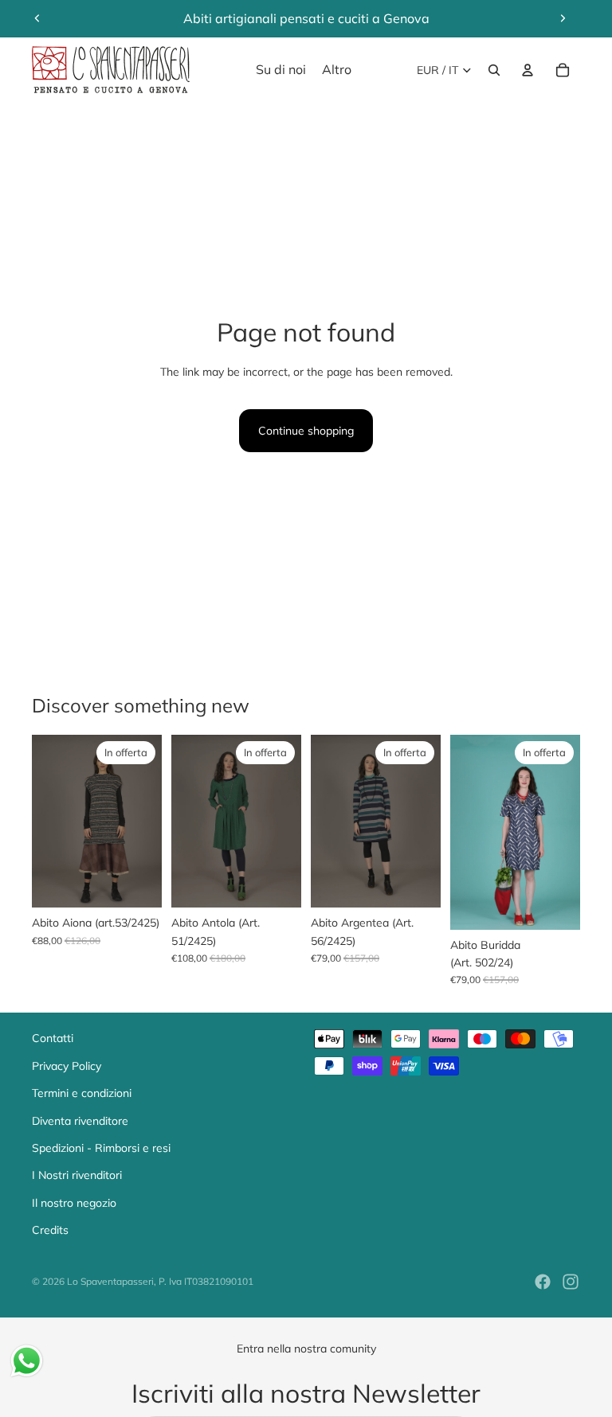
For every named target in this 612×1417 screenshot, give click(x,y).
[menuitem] (336, 70)
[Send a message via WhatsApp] (26, 1361)
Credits (50, 1230)
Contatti (52, 1038)
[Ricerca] (494, 70)
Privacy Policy (66, 1066)
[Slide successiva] (562, 18)
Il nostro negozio (74, 1203)
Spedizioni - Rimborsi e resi (101, 1148)
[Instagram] (570, 1281)
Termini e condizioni (81, 1093)
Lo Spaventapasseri (110, 1281)
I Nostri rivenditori (77, 1175)
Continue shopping (306, 431)
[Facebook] (542, 1281)
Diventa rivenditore (80, 1121)
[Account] (527, 70)
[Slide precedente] (37, 18)
